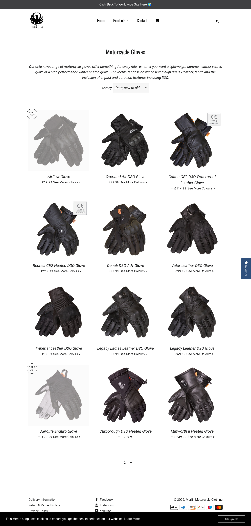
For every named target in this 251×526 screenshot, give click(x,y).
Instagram (106, 505)
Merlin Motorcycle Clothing (204, 499)
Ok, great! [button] (231, 519)
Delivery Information (42, 499)
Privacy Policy (38, 511)
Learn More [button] (132, 519)
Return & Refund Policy (44, 505)
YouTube (105, 511)
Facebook (106, 499)
